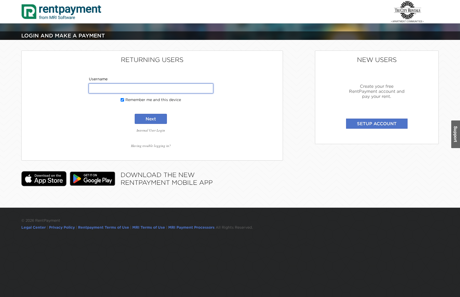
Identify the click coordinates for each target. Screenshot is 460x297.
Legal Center (33, 227)
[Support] (455, 134)
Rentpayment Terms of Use (103, 227)
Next (151, 119)
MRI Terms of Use (148, 227)
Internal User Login (151, 130)
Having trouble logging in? (151, 145)
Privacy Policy (62, 227)
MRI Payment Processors (192, 227)
